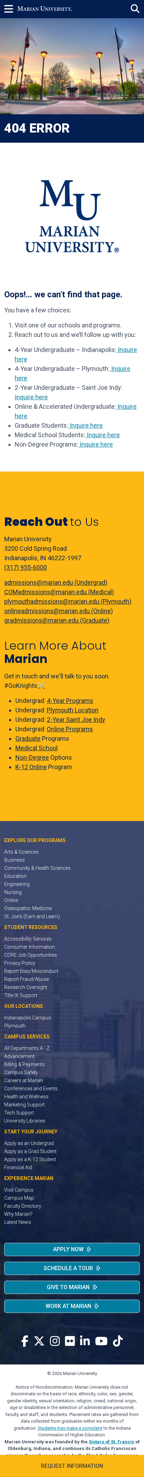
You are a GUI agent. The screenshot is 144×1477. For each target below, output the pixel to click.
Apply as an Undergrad (29, 1143)
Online (11, 900)
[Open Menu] (10, 9)
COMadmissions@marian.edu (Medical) (59, 592)
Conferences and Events (31, 1088)
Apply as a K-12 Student (30, 1159)
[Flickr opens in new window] (70, 1341)
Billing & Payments (24, 1064)
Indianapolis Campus (27, 1018)
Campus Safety (21, 1072)
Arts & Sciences (21, 852)
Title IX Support (20, 995)
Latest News (17, 1222)
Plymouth (15, 1026)
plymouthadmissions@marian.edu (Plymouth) (67, 601)
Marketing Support (24, 1104)
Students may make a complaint (70, 1428)
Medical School (36, 748)
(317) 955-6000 (25, 567)
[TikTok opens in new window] (118, 1341)
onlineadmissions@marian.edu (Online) (58, 611)
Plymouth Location (73, 710)
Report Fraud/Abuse (26, 979)
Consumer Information (29, 947)
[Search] (135, 9)
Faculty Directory (22, 1206)
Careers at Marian (23, 1080)
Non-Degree (32, 757)
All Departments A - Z (27, 1048)
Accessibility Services (28, 939)
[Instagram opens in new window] (55, 1341)
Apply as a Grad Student (30, 1151)
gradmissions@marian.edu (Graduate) (56, 620)
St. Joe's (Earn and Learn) (32, 916)
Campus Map (19, 1198)
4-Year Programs (70, 700)
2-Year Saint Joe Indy (76, 719)
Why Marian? (18, 1214)
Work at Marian (68, 1306)
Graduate (28, 738)
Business (14, 860)
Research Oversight (25, 987)
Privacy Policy (19, 963)
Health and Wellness (26, 1096)
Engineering (17, 884)
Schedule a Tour (68, 1268)
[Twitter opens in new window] (39, 1341)
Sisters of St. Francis (111, 1441)
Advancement (19, 1056)
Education (15, 876)
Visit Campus (19, 1190)
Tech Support (19, 1113)
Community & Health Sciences (37, 868)
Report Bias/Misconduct (31, 971)
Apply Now (68, 1249)
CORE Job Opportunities (30, 955)
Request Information (72, 1466)
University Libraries (24, 1121)
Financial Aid (18, 1167)
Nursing (13, 892)
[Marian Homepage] (44, 9)
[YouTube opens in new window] (101, 1341)
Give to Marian (68, 1287)
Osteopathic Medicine (28, 908)
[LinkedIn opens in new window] (85, 1341)
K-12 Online (31, 767)
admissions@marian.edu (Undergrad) (55, 582)
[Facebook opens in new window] (24, 1341)
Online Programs (70, 729)
